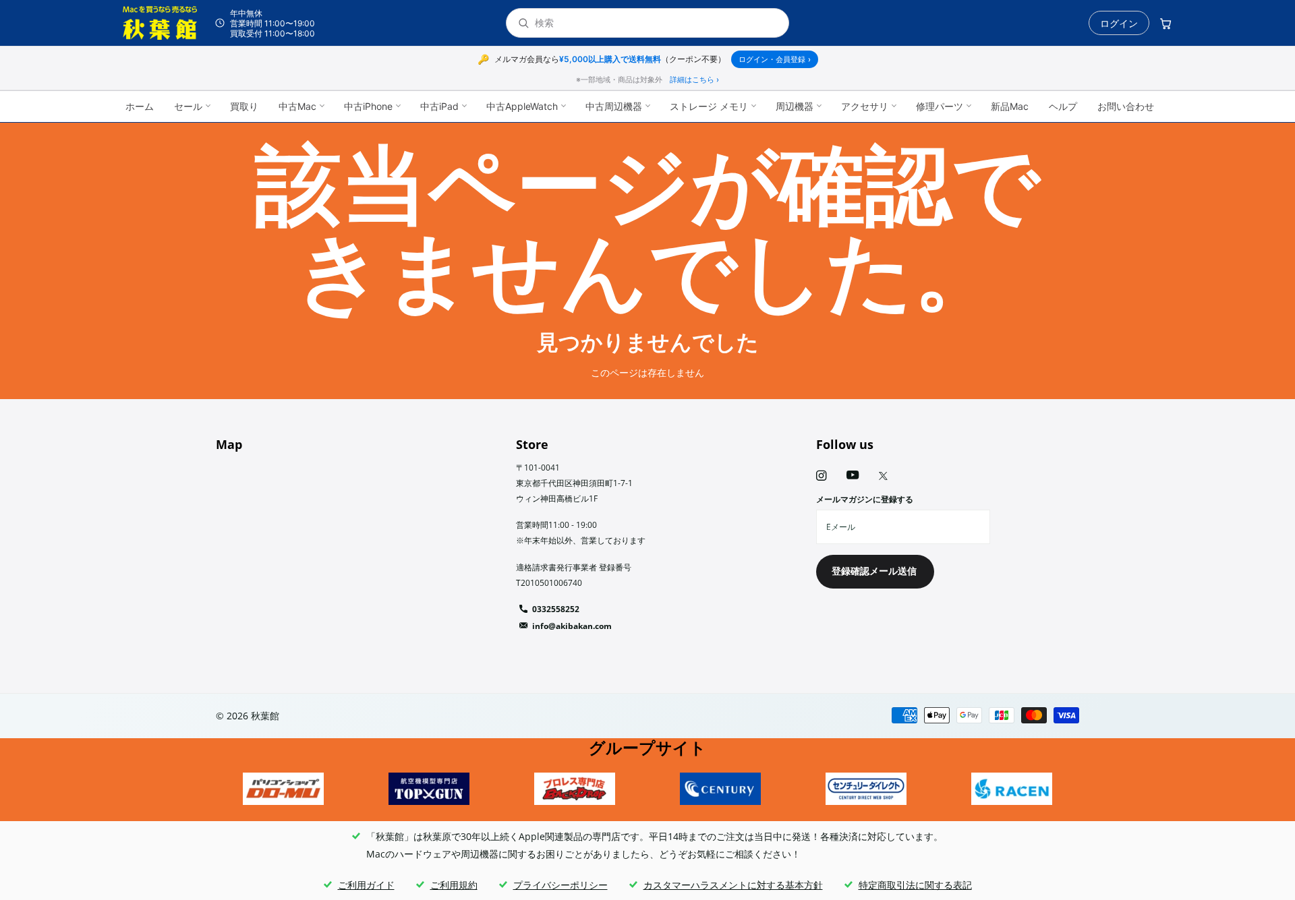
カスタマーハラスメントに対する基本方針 (733, 884)
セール (188, 106)
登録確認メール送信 (875, 570)
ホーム (139, 106)
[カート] (1165, 22)
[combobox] (656, 23)
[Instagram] (821, 476)
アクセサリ (864, 106)
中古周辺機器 (613, 106)
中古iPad (439, 106)
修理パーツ (939, 106)
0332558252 (555, 609)
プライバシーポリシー (560, 884)
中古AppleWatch (522, 106)
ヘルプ (1063, 106)
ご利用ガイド (366, 884)
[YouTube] (852, 475)
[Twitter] (883, 476)
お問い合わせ (1125, 106)
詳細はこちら (694, 79)
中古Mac (297, 106)
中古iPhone (368, 106)
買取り (244, 106)
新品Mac (1010, 106)
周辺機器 (794, 106)
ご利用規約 (454, 884)
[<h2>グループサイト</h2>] (283, 788)
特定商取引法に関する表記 (915, 884)
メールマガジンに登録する (864, 499)
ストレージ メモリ (709, 106)
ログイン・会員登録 (775, 59)
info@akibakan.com (572, 626)
